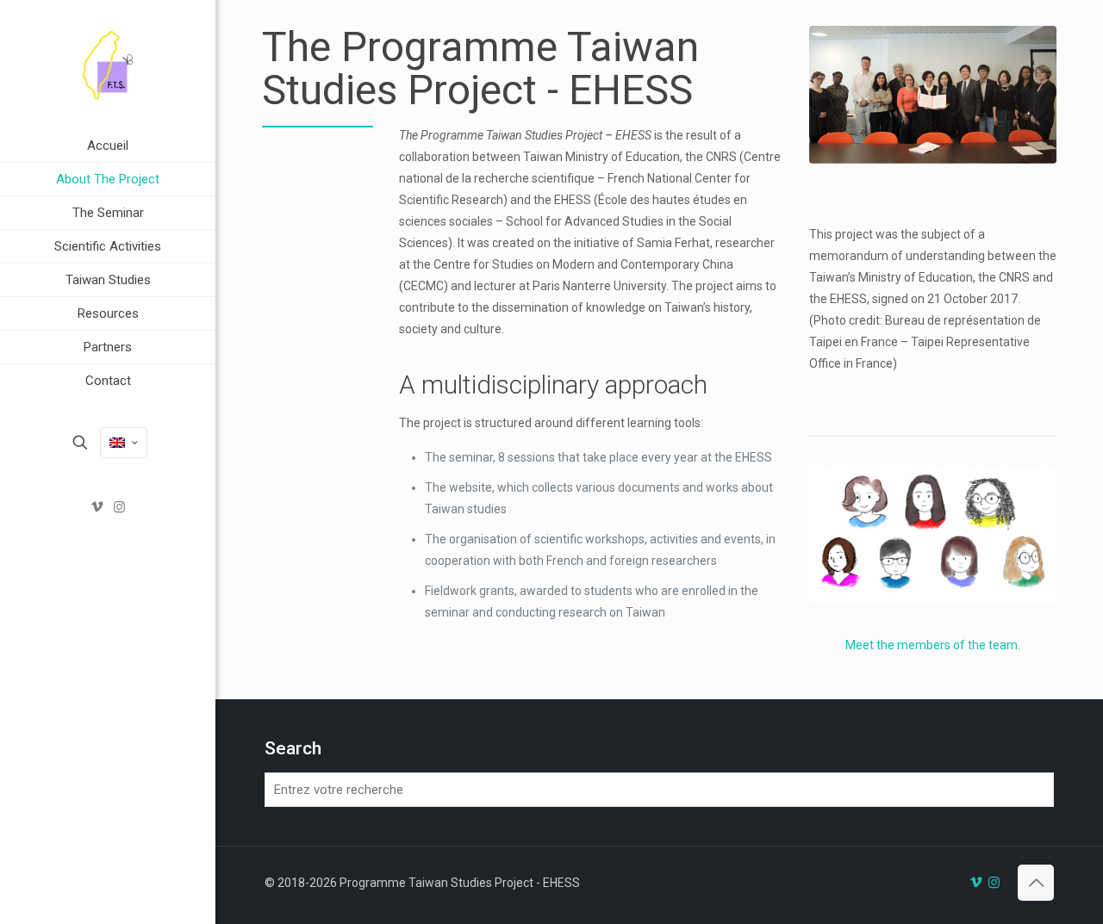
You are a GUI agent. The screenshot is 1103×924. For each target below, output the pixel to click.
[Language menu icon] (123, 442)
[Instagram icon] (119, 507)
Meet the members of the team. (932, 645)
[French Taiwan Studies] (107, 64)
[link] (199, 179)
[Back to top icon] (1036, 883)
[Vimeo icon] (97, 507)
